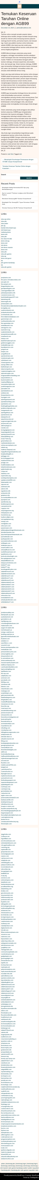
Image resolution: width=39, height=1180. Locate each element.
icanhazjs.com (5, 787)
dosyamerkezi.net (6, 656)
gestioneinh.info (6, 1050)
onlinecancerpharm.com (9, 445)
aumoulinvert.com (7, 778)
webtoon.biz (5, 393)
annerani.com (5, 678)
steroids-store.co (6, 736)
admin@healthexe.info (24, 28)
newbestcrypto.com (7, 358)
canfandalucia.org (7, 1095)
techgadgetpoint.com (8, 430)
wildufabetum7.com (7, 602)
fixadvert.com (5, 638)
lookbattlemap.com (7, 345)
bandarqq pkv (5, 1170)
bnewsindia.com (6, 1074)
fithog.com (4, 741)
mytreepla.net (5, 967)
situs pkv (4, 221)
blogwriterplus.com (7, 286)
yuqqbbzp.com (6, 947)
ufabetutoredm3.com (7, 589)
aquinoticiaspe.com (7, 373)
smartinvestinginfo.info (8, 1021)
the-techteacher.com (7, 1113)
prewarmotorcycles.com (8, 652)
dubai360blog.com (7, 436)
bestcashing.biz (6, 719)
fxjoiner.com (5, 1130)
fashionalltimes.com (7, 1117)
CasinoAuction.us (7, 771)
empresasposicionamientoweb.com (12, 1124)
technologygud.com (7, 458)
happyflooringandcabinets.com (11, 452)
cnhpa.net (4, 471)
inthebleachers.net (7, 804)
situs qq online (5, 219)
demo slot (4, 234)
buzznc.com (5, 1128)
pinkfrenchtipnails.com (8, 408)
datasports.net (5, 417)
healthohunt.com (6, 1017)
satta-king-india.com (7, 941)
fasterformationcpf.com (8, 340)
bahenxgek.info (6, 301)
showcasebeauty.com (8, 660)
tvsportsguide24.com (7, 432)
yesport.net (4, 349)
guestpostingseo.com (8, 288)
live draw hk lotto (6, 239)
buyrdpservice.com (7, 347)
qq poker (36, 1168)
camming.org (5, 847)
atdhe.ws (4, 752)
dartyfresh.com (6, 882)
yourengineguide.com (8, 1098)
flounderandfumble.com (8, 1015)
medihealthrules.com (8, 1089)
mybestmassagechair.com (9, 758)
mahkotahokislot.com (8, 443)
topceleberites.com (7, 980)
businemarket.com (7, 380)
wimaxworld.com (6, 715)
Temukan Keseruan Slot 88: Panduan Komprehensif (17, 208)
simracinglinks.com (7, 654)
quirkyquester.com (7, 539)
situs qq (3, 256)
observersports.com (7, 369)
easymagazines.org (7, 510)
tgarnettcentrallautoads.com (10, 636)
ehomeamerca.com (7, 912)
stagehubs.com (6, 834)
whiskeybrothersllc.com (8, 600)
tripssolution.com (6, 939)
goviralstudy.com (6, 791)
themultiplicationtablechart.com (11, 815)
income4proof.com (7, 867)
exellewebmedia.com (8, 321)
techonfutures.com (7, 1082)
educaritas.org (5, 869)
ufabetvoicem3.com (7, 993)
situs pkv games (6, 254)
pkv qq (3, 225)
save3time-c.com (6, 643)
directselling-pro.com (8, 1143)
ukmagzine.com (6, 327)
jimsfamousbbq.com (7, 612)
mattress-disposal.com (8, 449)
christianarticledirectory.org (9, 821)
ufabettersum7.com (7, 576)
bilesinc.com (5, 686)
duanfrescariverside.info (9, 1008)
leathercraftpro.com (7, 517)
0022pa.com (5, 682)
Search (3, 174)
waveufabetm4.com (7, 995)
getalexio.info (5, 495)
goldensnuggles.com (8, 343)
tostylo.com (4, 351)
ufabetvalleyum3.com (8, 593)
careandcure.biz (6, 506)
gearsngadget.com (7, 958)
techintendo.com (6, 915)
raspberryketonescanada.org (10, 1087)
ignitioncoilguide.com (8, 1150)
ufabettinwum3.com (7, 580)
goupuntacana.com (7, 851)
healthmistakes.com (7, 465)
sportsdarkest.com (7, 391)
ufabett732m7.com (7, 1061)
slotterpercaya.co (6, 545)
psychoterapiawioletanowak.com (11, 534)
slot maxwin (4, 1168)
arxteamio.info (5, 493)
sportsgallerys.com (7, 412)
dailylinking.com (6, 888)
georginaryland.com (7, 745)
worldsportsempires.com (9, 478)
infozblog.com (5, 728)
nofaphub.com (5, 860)
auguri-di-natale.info (7, 628)
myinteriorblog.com (7, 1071)
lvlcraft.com (4, 930)
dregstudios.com (6, 699)
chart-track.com (6, 708)
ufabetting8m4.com (7, 982)
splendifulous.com (7, 976)
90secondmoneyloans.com (9, 932)
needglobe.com (6, 523)
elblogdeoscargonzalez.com (10, 732)
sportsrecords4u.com (8, 978)
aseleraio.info (5, 486)
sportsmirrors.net (6, 415)
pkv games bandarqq (8, 262)
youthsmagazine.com (8, 386)
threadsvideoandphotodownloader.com (13, 306)
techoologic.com (6, 1084)
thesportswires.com (7, 395)
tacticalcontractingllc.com (9, 556)
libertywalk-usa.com (7, 614)
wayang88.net (5, 997)
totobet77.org (5, 567)
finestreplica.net (6, 1013)
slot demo (4, 245)
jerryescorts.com (6, 423)
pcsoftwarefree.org (7, 886)
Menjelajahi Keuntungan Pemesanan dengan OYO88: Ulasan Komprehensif (17, 160)
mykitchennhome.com (8, 776)
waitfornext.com (6, 1037)
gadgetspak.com (6, 956)
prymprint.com (5, 499)
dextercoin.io (5, 819)
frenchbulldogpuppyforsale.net (11, 810)
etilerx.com (4, 1010)
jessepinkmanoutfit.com (8, 334)
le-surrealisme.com (7, 658)
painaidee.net (5, 388)
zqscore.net (5, 484)
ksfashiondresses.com (8, 467)
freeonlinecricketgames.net (9, 717)
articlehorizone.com (7, 945)
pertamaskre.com (6, 303)
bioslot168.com (6, 1154)
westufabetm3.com (7, 597)
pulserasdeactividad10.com (10, 797)
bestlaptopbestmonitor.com (9, 743)
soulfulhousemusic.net (8, 552)
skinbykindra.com (6, 1132)
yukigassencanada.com (8, 943)
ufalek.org (4, 447)
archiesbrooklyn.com (7, 723)
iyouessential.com (7, 895)
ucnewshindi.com (6, 314)
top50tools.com (6, 671)
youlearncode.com (7, 899)
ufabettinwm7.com (7, 578)
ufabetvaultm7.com (7, 989)
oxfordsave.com (6, 360)
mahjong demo (6, 232)
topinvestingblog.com (8, 669)
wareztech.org (5, 330)
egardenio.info (5, 491)
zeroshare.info (5, 684)
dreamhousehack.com (8, 1111)
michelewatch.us (6, 630)
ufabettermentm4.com (8, 573)
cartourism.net (5, 793)
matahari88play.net (7, 382)
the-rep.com (5, 673)
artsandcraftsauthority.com (9, 1156)
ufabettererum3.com (7, 571)
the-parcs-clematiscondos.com (11, 280)
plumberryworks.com (7, 532)
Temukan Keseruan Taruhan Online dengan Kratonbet (16, 167)
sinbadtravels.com (7, 325)
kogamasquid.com (7, 813)
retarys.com (5, 338)
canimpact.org (5, 789)
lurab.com (4, 1148)
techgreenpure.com (7, 917)
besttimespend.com (7, 504)
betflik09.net (5, 873)
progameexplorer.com (8, 1139)
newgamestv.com (6, 410)
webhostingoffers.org (8, 908)
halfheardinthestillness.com (10, 756)
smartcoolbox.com (7, 547)
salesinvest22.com (7, 1054)
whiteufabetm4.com (7, 1002)
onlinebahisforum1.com (8, 843)
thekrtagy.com (5, 1104)
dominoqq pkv (10, 1163)
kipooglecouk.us (6, 773)
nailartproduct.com (7, 926)
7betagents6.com (6, 949)
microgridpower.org (7, 519)
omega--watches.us (7, 632)
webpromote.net (6, 734)
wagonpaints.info (6, 1034)
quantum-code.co (6, 1041)
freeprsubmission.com (8, 1067)
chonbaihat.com (6, 730)
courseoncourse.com (8, 295)
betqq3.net (4, 767)
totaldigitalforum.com (7, 1119)
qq (2, 260)
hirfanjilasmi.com (6, 513)
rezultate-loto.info (6, 973)
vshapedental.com (7, 1093)
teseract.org (5, 1056)
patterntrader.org (6, 469)
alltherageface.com (7, 1135)
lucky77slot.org (6, 438)
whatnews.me (5, 1043)
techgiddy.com (5, 308)
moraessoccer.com (7, 704)
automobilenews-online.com (10, 1115)
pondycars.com (6, 1080)
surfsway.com (5, 923)
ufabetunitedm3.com (7, 582)
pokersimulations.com (8, 969)
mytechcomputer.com (8, 1152)
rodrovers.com (5, 936)
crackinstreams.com (7, 954)
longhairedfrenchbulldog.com (10, 375)
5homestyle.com (6, 824)
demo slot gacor (6, 258)
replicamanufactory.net (8, 971)
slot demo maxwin (7, 247)
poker (3, 1163)
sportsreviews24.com (8, 434)
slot (20, 154)
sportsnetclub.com (7, 356)
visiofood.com (5, 1063)
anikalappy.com (6, 1004)
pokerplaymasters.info (8, 293)
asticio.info (4, 489)
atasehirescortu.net (7, 419)
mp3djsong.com (6, 621)
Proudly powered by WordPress (14, 1175)
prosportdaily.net (6, 1052)
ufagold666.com (6, 1069)
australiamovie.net (7, 617)
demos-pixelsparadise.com (9, 647)
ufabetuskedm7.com (7, 587)
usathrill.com (5, 1091)
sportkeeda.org (6, 502)
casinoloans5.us (6, 769)
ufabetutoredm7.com (7, 591)
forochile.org (5, 706)
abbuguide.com (6, 904)
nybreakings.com (6, 1100)
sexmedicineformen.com (9, 541)
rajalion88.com (6, 849)
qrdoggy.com (5, 456)
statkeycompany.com (8, 665)
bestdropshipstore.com (8, 919)
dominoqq (4, 1166)
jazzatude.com (5, 680)
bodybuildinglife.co (7, 454)
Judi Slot (10, 154)
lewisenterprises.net (7, 884)
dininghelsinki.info (7, 1006)
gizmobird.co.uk (6, 619)
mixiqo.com (4, 521)
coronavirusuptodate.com (9, 952)
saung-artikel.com (7, 364)
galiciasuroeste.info (7, 695)
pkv (37, 1170)
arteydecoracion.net (7, 739)
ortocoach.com (6, 526)
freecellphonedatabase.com (10, 317)
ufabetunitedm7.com (7, 584)
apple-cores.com (6, 795)
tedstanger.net (5, 1028)
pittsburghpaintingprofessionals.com (12, 530)
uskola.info (4, 1032)
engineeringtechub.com (8, 421)
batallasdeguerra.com (8, 697)
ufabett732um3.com (7, 1030)
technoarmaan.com (7, 1121)
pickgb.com (4, 462)
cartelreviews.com (7, 921)
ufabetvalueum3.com (8, 986)
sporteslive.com (6, 404)
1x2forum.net (5, 836)
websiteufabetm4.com (8, 1000)
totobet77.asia (5, 565)
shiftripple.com (5, 543)
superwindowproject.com (9, 782)
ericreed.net (5, 760)
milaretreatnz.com (7, 689)
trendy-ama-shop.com (8, 1058)
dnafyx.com (4, 891)
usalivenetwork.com (7, 310)
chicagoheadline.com (8, 845)
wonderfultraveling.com (8, 710)
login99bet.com (6, 838)
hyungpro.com (5, 397)
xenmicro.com (5, 878)
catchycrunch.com (7, 858)
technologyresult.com (8, 906)
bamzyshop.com (6, 1078)
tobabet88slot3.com (7, 560)
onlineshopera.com (7, 880)
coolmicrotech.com (7, 1108)
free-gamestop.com (7, 323)
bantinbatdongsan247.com (9, 297)
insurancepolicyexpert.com (9, 662)
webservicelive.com (7, 1158)
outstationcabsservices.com (10, 1102)
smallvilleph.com (6, 693)
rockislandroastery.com (8, 1141)
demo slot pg (5, 241)
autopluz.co (5, 641)
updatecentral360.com (8, 480)
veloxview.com (6, 595)
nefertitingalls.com (7, 862)
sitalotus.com (5, 473)
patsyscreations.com (7, 865)
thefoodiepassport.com (8, 780)
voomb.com (5, 428)
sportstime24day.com (8, 401)
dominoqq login (21, 1163)
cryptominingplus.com (8, 371)
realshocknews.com (7, 460)
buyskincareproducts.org (9, 808)
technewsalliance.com (8, 1023)
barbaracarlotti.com (7, 800)
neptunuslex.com (6, 625)
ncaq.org (4, 875)
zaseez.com (5, 856)
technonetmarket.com (8, 1026)
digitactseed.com (6, 928)
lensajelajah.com (6, 871)
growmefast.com (6, 441)
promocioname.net (7, 712)
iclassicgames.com (7, 362)
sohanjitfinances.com (8, 550)
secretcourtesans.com (8, 841)
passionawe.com (6, 528)
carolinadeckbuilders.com (9, 667)
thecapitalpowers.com (8, 558)
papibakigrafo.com (7, 784)
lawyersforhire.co (6, 378)
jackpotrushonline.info (8, 312)
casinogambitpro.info (8, 290)
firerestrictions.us (6, 721)
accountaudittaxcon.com (9, 497)
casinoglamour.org (7, 817)
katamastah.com (6, 482)
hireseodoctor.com (7, 960)
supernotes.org (6, 476)
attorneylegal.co (6, 425)
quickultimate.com (7, 536)
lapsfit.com (4, 963)
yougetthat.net (5, 354)
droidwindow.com (6, 1065)
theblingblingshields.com (9, 406)
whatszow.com (6, 910)
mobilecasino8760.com (8, 765)
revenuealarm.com (7, 1145)
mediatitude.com (6, 649)
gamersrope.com (6, 319)
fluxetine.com (5, 763)
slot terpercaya (6, 230)
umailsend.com (6, 336)
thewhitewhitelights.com (9, 749)
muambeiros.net (6, 726)
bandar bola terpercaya (8, 228)
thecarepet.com (6, 284)
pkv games (24, 1170)
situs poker (4, 223)
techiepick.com (6, 1076)
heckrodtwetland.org (7, 754)
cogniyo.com (5, 508)
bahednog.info (5, 299)
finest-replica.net (6, 1047)
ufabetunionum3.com (8, 984)
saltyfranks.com (6, 675)
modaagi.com (5, 691)
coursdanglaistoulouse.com (10, 623)
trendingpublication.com (9, 569)
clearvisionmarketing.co (8, 1039)
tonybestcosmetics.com (8, 1126)
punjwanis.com (6, 277)
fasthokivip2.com (6, 367)
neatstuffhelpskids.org (8, 702)
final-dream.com (6, 1045)
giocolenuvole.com (7, 893)
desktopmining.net (7, 802)
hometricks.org (6, 515)
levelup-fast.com (6, 965)
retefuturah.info (6, 1019)
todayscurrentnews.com (8, 563)
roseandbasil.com (7, 747)
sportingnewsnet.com (8, 399)
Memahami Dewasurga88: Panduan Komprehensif (16, 198)
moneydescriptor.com (8, 384)
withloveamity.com (7, 897)
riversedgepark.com (7, 854)
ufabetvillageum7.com (8, 991)
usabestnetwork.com (7, 332)
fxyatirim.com (5, 902)
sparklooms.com (6, 554)
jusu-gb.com (5, 282)
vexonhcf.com (5, 645)
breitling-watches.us (7, 634)
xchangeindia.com (7, 1106)
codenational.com (7, 1137)
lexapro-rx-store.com (7, 806)
